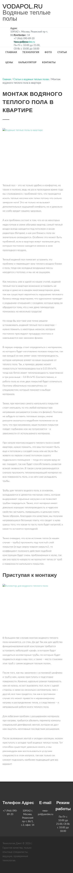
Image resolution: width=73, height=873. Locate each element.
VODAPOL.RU (23, 6)
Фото (48, 52)
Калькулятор (28, 62)
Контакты (49, 62)
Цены (9, 62)
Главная (11, 52)
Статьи (62, 52)
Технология (30, 52)
